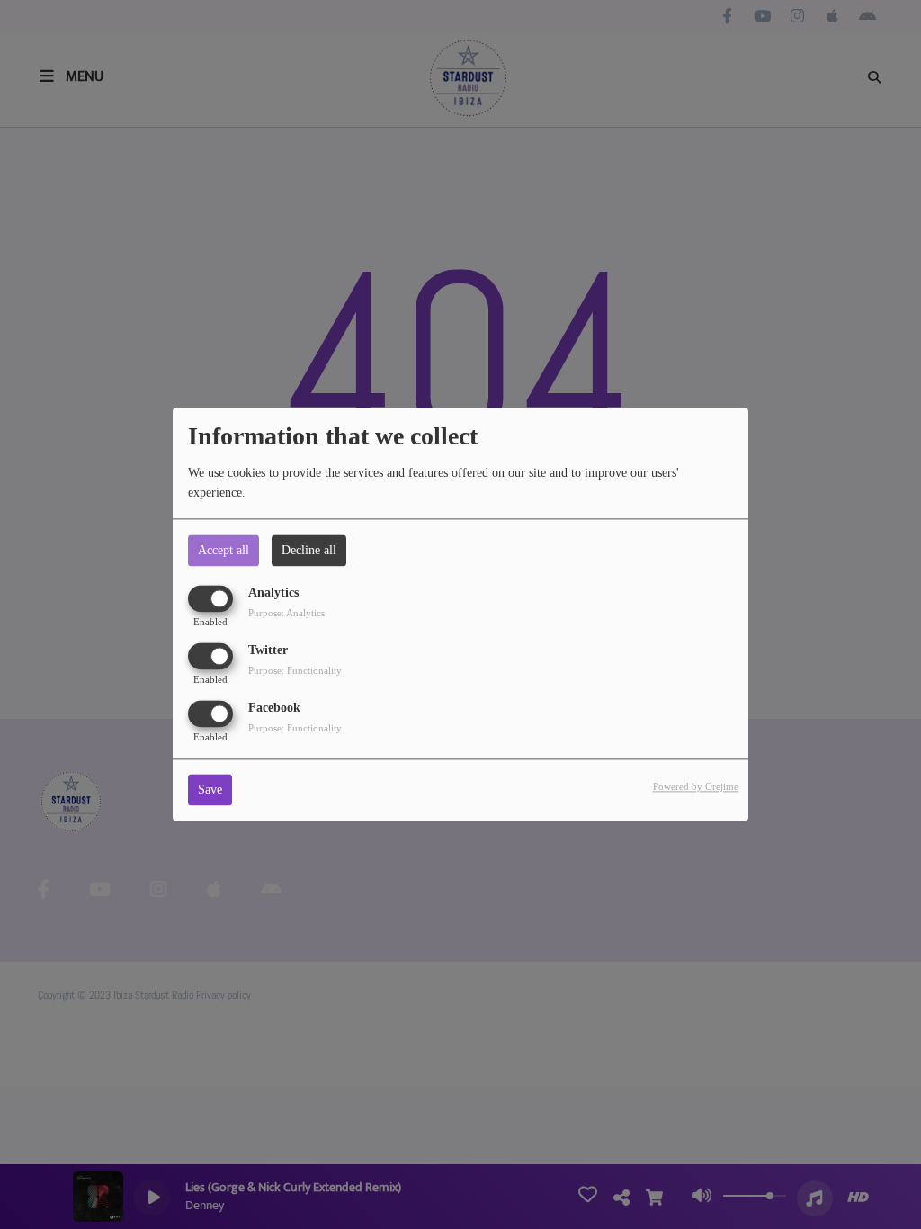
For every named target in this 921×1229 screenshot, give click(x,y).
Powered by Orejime (695, 787)
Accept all (223, 550)
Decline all (309, 550)
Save (210, 790)
